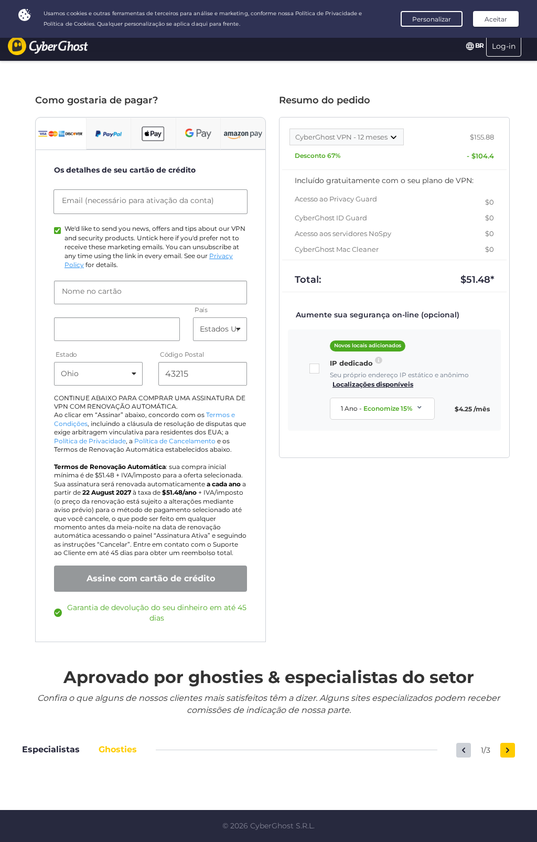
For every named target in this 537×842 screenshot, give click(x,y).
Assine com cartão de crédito (151, 578)
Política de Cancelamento (175, 441)
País (201, 310)
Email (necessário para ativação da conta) (138, 200)
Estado (66, 354)
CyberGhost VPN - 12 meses (342, 137)
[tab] (61, 134)
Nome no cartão (92, 291)
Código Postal (182, 354)
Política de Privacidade (90, 441)
